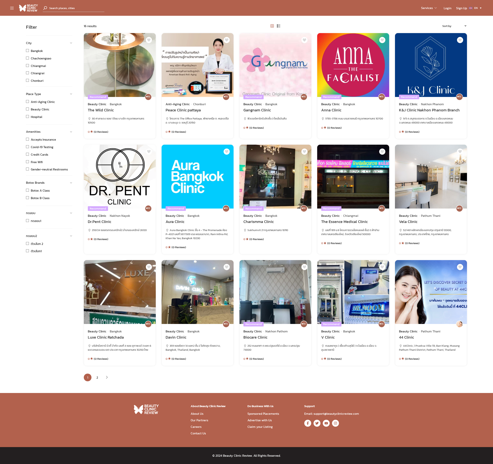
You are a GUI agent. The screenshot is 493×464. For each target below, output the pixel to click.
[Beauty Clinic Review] (148, 96)
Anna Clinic (331, 110)
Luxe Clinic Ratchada (106, 337)
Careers (196, 426)
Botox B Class (40, 198)
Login (447, 8)
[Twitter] (317, 423)
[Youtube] (326, 423)
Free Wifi (37, 162)
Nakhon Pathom (276, 331)
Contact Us (198, 433)
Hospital (36, 116)
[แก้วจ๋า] (459, 324)
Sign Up (461, 8)
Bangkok (37, 50)
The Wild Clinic (101, 110)
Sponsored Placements (263, 413)
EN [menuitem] (476, 8)
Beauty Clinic (40, 109)
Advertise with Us (259, 420)
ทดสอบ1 (36, 221)
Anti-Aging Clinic (43, 101)
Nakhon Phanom (432, 104)
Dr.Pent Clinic (99, 221)
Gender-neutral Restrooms (49, 169)
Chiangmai (38, 65)
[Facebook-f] (307, 423)
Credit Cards (39, 154)
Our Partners (199, 420)
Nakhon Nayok (120, 215)
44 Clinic (406, 337)
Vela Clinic (408, 221)
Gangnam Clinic (257, 110)
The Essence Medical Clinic (344, 221)
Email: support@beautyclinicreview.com (331, 413)
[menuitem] (475, 8)
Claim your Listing (260, 426)
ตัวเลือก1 (36, 251)
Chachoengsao (41, 58)
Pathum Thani (430, 215)
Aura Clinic (175, 221)
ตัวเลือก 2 (37, 243)
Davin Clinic (176, 337)
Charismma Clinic (258, 221)
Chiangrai (37, 73)
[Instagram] (335, 423)
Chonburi (37, 80)
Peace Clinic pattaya (183, 110)
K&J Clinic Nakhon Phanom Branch (429, 110)
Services (427, 8)
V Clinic (328, 337)
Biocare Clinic (255, 337)
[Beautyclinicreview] (28, 7)
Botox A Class (40, 190)
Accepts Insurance (43, 139)
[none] (475, 8)
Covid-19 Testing (42, 147)
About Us (197, 413)
